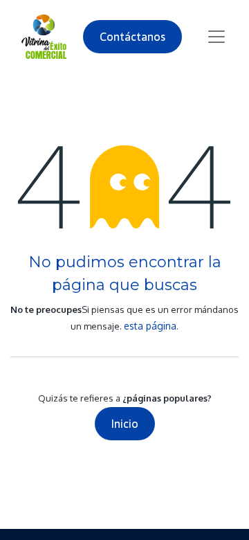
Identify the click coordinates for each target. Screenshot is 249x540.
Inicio (124, 424)
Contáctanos (132, 37)
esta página (150, 326)
